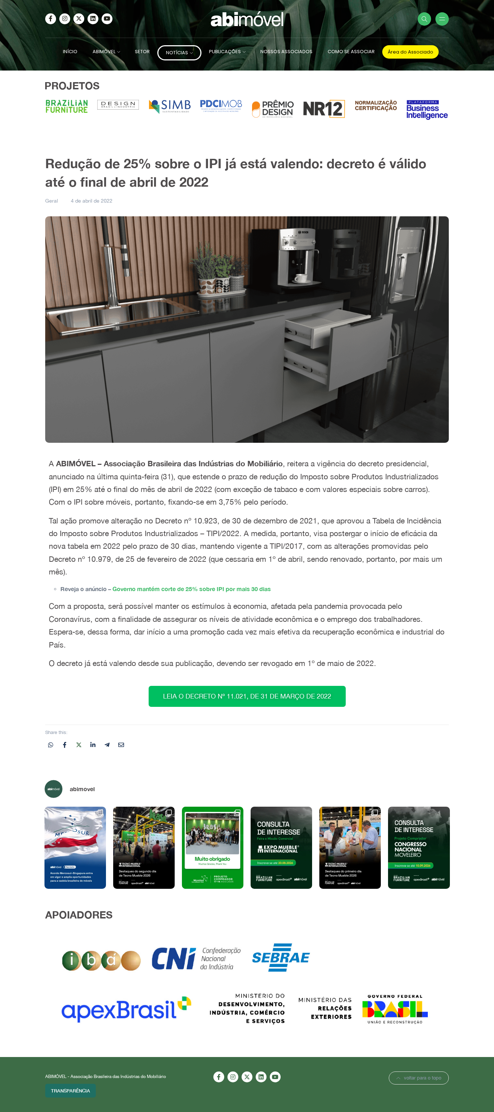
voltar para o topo (422, 1078)
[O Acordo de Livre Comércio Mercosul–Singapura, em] (75, 847)
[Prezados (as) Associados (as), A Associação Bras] (281, 847)
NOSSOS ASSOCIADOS (286, 51)
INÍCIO (70, 51)
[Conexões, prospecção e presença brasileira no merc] (144, 847)
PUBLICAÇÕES (225, 51)
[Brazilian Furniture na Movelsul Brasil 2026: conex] (212, 847)
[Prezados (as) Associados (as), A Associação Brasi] (419, 847)
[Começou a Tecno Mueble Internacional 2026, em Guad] (350, 847)
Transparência (70, 1091)
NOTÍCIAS (177, 52)
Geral (51, 201)
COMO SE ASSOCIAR (351, 51)
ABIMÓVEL (104, 51)
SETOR (142, 51)
